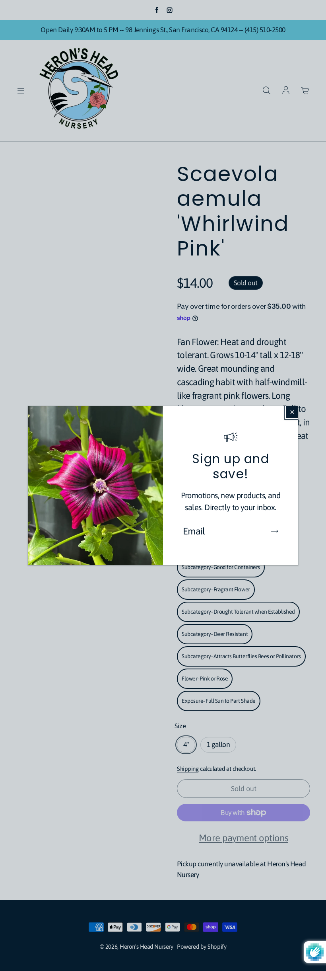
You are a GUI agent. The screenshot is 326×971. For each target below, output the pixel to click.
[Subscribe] (274, 531)
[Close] (292, 412)
